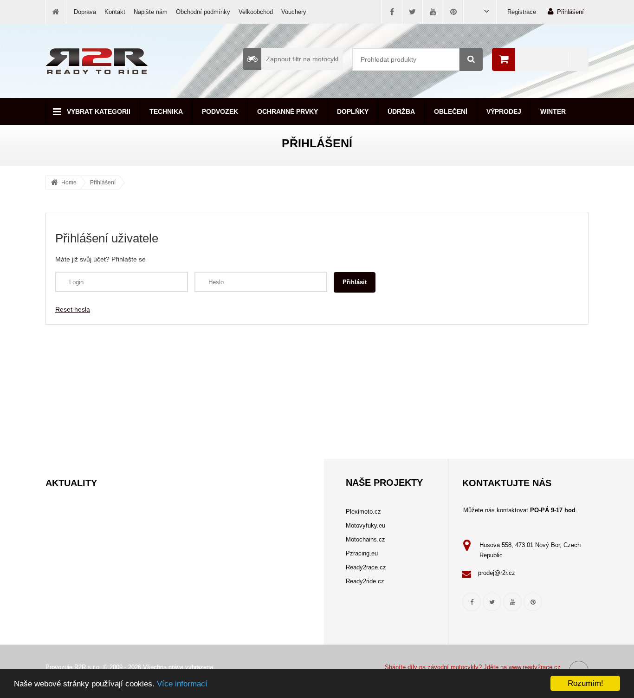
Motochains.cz (365, 539)
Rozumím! (585, 683)
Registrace (521, 11)
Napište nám (151, 11)
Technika (166, 111)
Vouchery (293, 11)
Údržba (401, 111)
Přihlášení (570, 11)
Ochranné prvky (287, 111)
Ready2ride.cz (365, 581)
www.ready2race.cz (535, 667)
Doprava (85, 11)
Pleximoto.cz (363, 511)
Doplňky (353, 111)
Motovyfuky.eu (365, 525)
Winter (553, 111)
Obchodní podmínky (203, 11)
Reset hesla (72, 309)
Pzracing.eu (362, 553)
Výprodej (503, 111)
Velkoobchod (256, 11)
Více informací (182, 683)
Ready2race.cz (366, 567)
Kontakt (114, 11)
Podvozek (220, 111)
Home (69, 182)
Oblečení (450, 111)
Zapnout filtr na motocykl (302, 59)
